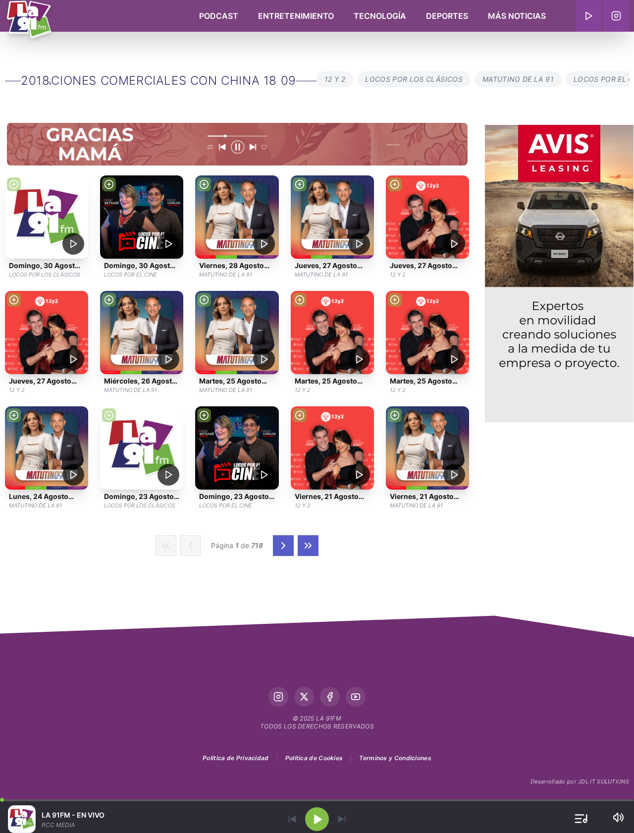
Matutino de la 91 (518, 79)
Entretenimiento (296, 16)
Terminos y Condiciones (395, 758)
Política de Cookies (314, 758)
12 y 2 (334, 79)
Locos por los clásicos (414, 79)
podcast (218, 16)
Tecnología (380, 16)
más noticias (517, 16)
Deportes (447, 16)
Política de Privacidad (236, 758)
